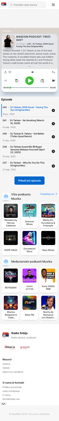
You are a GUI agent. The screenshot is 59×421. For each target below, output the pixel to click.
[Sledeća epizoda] (53, 80)
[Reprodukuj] (29, 80)
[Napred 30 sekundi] (42, 80)
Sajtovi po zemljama (13, 371)
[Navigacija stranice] (53, 5)
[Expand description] (29, 66)
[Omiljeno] (10, 72)
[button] (32, 72)
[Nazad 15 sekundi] (16, 80)
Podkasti (6, 31)
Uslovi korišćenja (11, 391)
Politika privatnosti (12, 387)
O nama (7, 395)
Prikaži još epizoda (29, 180)
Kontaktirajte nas (11, 399)
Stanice (6, 364)
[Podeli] (5, 72)
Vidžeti (6, 367)
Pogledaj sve (47, 194)
